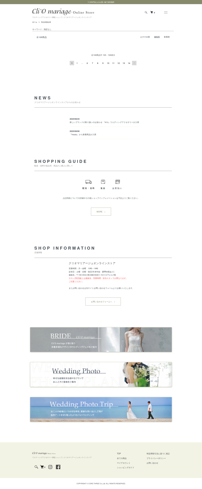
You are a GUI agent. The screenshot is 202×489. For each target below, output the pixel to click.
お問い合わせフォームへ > (103, 301)
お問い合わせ (152, 462)
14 (129, 63)
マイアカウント (123, 462)
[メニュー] (165, 12)
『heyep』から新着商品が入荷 (83, 134)
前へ (72, 63)
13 (124, 63)
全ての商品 (122, 458)
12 (118, 63)
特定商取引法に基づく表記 (158, 453)
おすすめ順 (145, 36)
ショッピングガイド (125, 467)
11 (113, 63)
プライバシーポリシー (156, 458)
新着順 (167, 36)
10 (108, 63)
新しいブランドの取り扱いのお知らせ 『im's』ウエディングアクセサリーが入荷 (104, 122)
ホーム (34, 22)
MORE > (101, 211)
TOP (119, 453)
